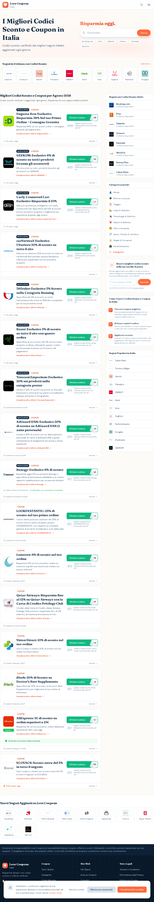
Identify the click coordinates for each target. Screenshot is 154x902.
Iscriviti (144, 282)
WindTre (85, 46)
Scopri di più (55, 893)
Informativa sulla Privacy (132, 875)
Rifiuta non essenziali (101, 889)
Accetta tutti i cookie (132, 889)
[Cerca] (141, 4)
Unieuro (123, 41)
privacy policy (138, 288)
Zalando (110, 41)
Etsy (100, 41)
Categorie (46, 875)
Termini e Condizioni (130, 869)
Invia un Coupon (89, 875)
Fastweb (135, 41)
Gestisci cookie (76, 889)
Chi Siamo (86, 869)
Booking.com (87, 41)
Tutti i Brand (47, 869)
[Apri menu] (149, 4)
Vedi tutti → (146, 64)
